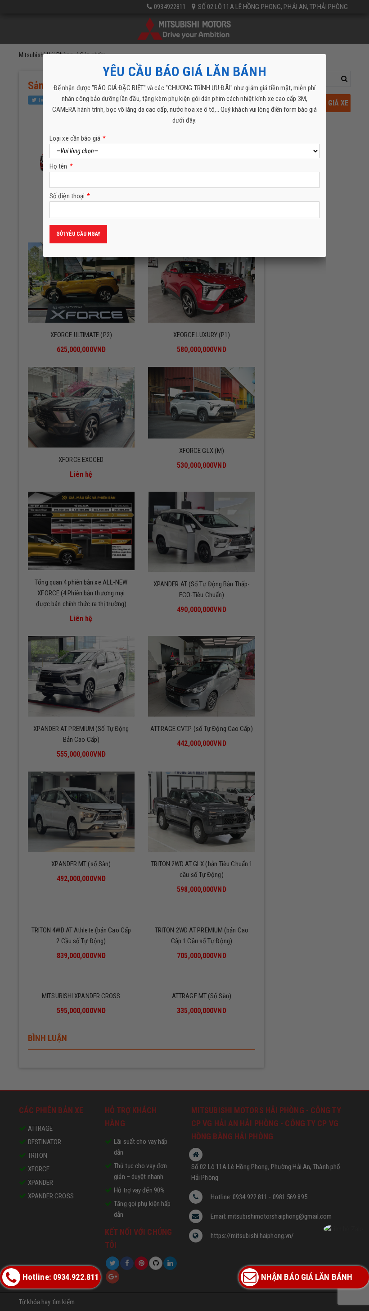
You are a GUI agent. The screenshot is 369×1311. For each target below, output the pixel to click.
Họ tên (61, 166)
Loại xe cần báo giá (78, 138)
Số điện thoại (70, 196)
